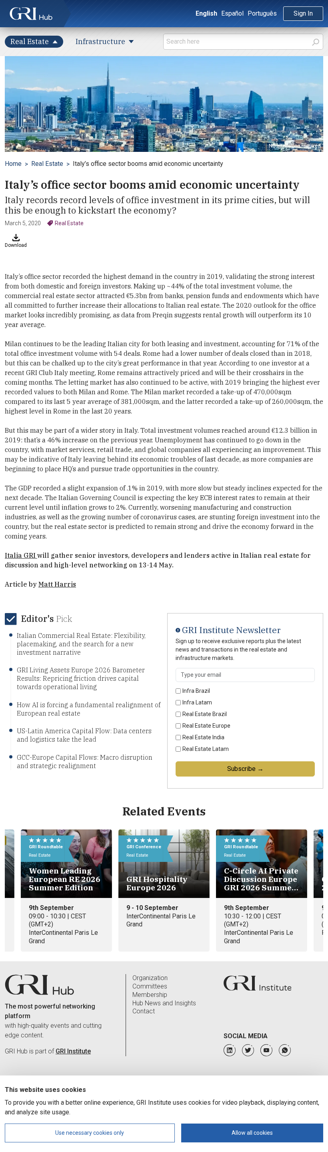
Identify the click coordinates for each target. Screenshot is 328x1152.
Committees (149, 986)
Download (16, 245)
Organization (150, 978)
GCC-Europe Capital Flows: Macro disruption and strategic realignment (84, 761)
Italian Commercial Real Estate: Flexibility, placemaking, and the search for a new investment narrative (81, 643)
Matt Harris (57, 584)
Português (262, 13)
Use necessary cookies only (89, 1133)
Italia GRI (21, 555)
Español (232, 13)
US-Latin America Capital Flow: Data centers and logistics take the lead (84, 735)
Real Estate (47, 163)
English (206, 13)
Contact (143, 1011)
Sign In (303, 13)
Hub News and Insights (164, 1003)
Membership (149, 995)
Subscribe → (245, 769)
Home (13, 163)
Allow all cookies (252, 1133)
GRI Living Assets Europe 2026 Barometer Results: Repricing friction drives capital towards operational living (81, 678)
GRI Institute (73, 1051)
